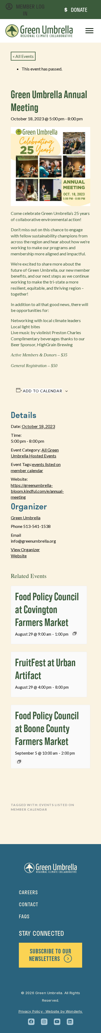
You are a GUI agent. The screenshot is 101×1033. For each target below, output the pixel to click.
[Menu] (89, 30)
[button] (31, 1022)
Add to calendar (42, 391)
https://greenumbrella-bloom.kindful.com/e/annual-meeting (37, 491)
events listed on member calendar (42, 807)
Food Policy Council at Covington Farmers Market (47, 609)
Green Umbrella (25, 517)
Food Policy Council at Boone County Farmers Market (47, 728)
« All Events (23, 56)
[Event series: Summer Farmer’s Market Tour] (74, 633)
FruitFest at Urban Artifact (45, 668)
